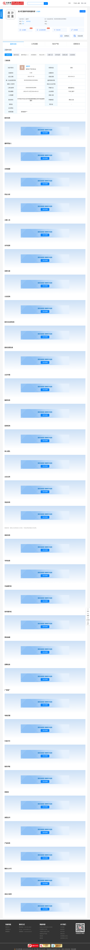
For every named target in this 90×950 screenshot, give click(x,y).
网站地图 (73, 949)
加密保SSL (8, 929)
